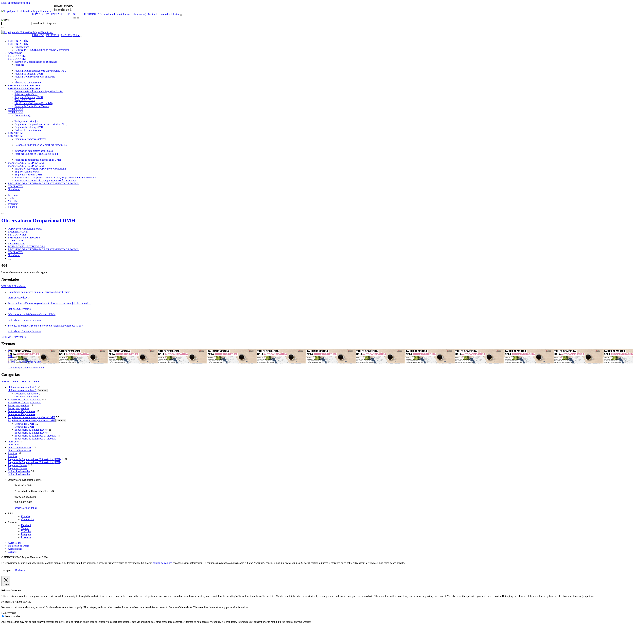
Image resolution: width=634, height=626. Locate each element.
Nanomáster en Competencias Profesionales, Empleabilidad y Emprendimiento (55, 177)
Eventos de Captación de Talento (32, 106)
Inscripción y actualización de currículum (36, 61)
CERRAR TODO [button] (29, 381)
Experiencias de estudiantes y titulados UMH (31, 417)
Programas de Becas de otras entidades (35, 76)
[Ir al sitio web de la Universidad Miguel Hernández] (27, 11)
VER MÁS (13, 286)
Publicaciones (22, 47)
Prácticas (19, 64)
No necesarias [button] (8, 612)
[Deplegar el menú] (9, 259)
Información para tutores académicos (34, 150)
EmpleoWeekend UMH (27, 171)
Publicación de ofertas (26, 94)
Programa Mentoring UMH (29, 73)
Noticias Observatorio (19, 447)
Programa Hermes (17, 465)
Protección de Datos (18, 545)
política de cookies (162, 563)
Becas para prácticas (18, 405)
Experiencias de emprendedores (31, 429)
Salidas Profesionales (19, 471)
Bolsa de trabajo (23, 115)
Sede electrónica (86, 14)
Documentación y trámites (21, 411)
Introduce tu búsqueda (44, 23)
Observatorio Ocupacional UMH (38, 220)
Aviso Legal (14, 542)
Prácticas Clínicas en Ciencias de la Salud (36, 153)
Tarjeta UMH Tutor (25, 100)
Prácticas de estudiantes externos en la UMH (38, 159)
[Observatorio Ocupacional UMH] (63, 11)
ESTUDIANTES (17, 55)
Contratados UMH (24, 423)
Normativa (13, 441)
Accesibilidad (15, 52)
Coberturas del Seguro (26, 393)
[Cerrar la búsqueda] (2, 30)
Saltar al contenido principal (15, 2)
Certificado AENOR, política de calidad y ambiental (42, 49)
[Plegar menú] (81, 36)
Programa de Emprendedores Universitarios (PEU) (41, 70)
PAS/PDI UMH (16, 133)
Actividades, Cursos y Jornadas (24, 399)
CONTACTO (15, 186)
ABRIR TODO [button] (9, 381)
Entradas (25, 516)
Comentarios (27, 519)
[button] (18, 44)
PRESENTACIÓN (18, 41)
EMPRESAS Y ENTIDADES (24, 85)
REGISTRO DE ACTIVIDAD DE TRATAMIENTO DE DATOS (43, 183)
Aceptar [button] (7, 570)
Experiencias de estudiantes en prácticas (35, 435)
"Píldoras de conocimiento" (22, 387)
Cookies (12, 551)
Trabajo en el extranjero (27, 121)
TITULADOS (15, 109)
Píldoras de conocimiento (28, 82)
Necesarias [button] (7, 601)
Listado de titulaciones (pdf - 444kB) (34, 103)
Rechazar (20, 570)
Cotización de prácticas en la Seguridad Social (39, 91)
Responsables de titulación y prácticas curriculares (41, 144)
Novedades (14, 189)
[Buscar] (2, 27)
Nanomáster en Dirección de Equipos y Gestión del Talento (45, 180)
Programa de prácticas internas (30, 139)
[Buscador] (180, 15)
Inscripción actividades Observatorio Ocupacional (40, 168)
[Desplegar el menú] (78, 17)
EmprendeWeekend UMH (28, 174)
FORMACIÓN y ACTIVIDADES (26, 162)
